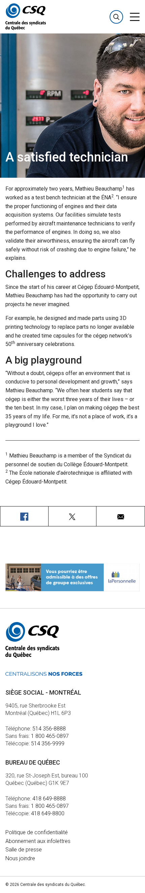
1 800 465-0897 (50, 736)
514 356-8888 (49, 728)
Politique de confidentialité (36, 832)
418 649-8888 (49, 798)
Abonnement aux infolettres (37, 841)
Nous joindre (20, 858)
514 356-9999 (47, 743)
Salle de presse (23, 849)
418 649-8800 (47, 813)
